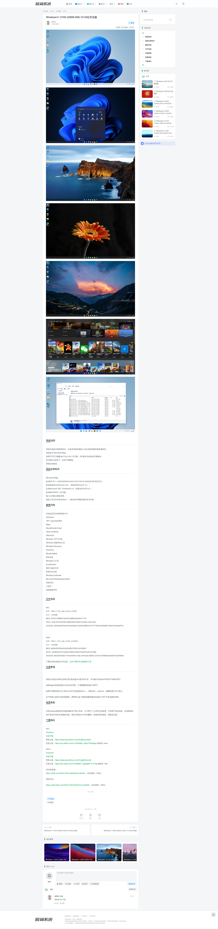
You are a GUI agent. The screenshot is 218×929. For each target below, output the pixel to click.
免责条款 (148, 57)
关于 (130, 4)
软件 (111, 4)
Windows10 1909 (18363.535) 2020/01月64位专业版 (163, 133)
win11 (52, 11)
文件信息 (148, 49)
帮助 (122, 4)
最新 (46, 889)
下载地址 (148, 61)
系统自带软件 (150, 41)
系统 (143, 76)
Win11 (79, 4)
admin (53, 22)
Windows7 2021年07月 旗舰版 (163, 82)
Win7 (102, 4)
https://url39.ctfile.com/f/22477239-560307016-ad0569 (67, 785)
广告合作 (84, 916)
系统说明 (148, 37)
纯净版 (58, 11)
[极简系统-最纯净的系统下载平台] (46, 919)
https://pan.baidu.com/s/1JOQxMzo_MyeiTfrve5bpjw (76, 743)
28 (119, 27)
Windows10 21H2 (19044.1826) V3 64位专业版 (163, 123)
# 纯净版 (50, 802)
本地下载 (49, 736)
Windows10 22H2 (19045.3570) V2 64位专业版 (163, 103)
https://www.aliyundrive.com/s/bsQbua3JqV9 (73, 739)
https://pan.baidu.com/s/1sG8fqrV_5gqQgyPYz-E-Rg (76, 763)
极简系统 (79, 919)
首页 (70, 4)
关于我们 (92, 916)
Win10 (91, 4)
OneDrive (50, 732)
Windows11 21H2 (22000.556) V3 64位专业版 (71, 17)
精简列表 (148, 45)
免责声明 (76, 916)
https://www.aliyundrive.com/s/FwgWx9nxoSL (73, 760)
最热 (51, 889)
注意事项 (148, 53)
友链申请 (68, 916)
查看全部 (132, 889)
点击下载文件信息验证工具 (80, 661)
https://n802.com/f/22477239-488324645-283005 (65, 773)
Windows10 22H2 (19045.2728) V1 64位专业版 (163, 113)
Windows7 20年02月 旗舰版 (163, 92)
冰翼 (62, 903)
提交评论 (132, 884)
